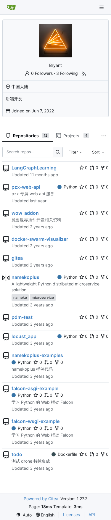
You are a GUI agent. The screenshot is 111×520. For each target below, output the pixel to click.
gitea (17, 258)
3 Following (67, 73)
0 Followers (42, 73)
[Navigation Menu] (102, 7)
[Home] (11, 7)
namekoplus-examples (37, 355)
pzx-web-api (26, 187)
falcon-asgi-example (35, 388)
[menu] (24, 514)
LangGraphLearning (34, 168)
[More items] (104, 136)
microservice (43, 297)
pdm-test (22, 317)
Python (70, 186)
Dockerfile (67, 454)
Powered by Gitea (41, 498)
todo (17, 454)
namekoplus (25, 277)
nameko (20, 297)
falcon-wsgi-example (35, 421)
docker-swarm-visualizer (40, 239)
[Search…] (58, 152)
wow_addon (25, 213)
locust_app (24, 336)
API (92, 514)
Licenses (71, 514)
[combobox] (76, 152)
